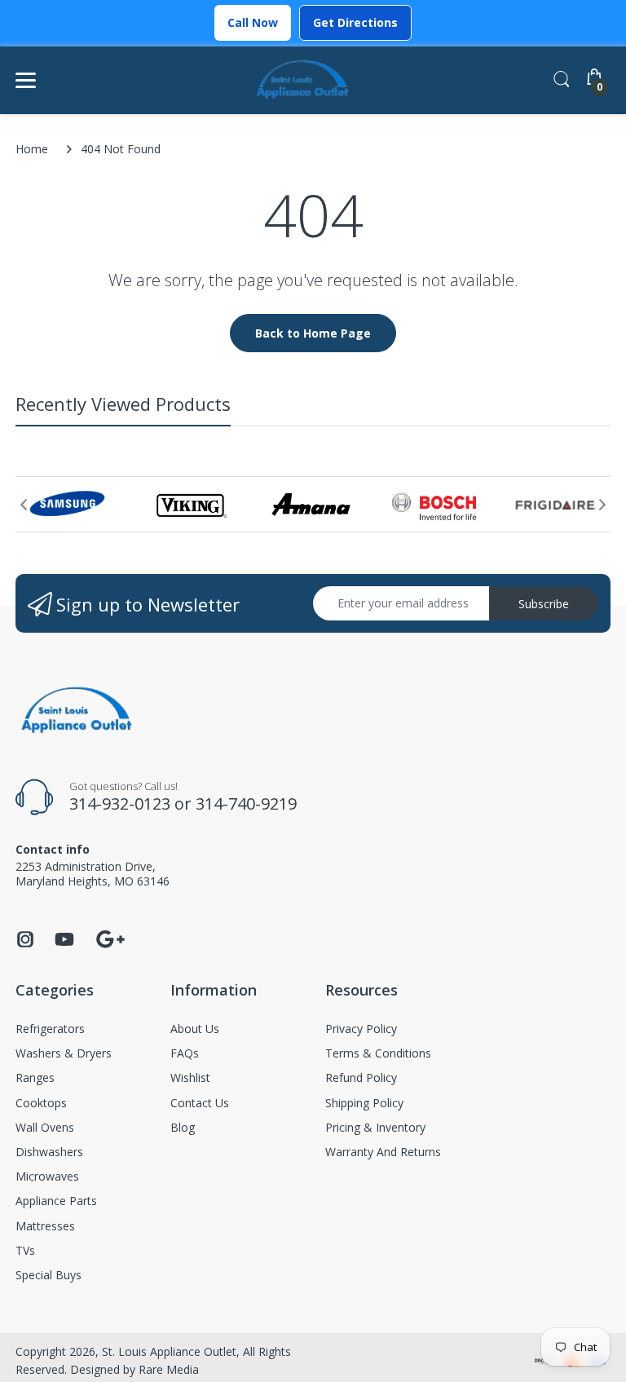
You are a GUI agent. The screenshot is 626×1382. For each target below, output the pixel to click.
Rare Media (169, 1369)
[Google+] (110, 937)
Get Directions (355, 22)
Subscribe (543, 604)
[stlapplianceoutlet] (303, 80)
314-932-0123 (119, 804)
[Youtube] (64, 943)
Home (31, 149)
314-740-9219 (246, 804)
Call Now (252, 22)
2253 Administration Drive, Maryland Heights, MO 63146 (92, 874)
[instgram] (25, 943)
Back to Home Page (313, 333)
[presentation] (23, 504)
